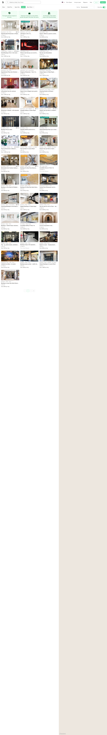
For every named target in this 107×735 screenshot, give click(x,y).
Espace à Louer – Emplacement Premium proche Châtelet (47, 245)
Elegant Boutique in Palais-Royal (28, 206)
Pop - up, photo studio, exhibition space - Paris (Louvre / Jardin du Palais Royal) (9, 245)
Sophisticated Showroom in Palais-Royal (9, 33)
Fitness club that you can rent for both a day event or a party (28, 53)
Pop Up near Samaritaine (46, 52)
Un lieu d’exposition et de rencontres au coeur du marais (47, 225)
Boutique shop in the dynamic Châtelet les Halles (27, 245)
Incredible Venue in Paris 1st (47, 167)
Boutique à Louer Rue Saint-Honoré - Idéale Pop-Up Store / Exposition (10, 283)
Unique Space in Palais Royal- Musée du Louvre (47, 72)
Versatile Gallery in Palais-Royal (28, 110)
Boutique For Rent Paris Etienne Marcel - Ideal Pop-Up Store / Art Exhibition (28, 168)
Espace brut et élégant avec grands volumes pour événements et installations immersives (29, 91)
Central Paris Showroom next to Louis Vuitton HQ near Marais (47, 187)
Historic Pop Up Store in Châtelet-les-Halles (48, 110)
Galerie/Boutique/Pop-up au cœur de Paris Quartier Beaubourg (48, 129)
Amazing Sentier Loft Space (46, 91)
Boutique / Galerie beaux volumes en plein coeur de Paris (9, 225)
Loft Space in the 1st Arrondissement (25, 33)
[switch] (104, 7)
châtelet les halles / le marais (8, 264)
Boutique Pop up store (6, 129)
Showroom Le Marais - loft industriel (10, 110)
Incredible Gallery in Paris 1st (27, 225)
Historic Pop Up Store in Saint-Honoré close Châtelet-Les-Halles (48, 149)
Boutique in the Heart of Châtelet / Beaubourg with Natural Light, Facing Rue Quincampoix (9, 187)
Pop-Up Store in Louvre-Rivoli (27, 148)
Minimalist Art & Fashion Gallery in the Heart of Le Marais (9, 168)
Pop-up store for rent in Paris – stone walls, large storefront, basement (49, 206)
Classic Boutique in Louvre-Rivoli (48, 264)
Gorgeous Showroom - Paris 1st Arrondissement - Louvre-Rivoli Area (29, 72)
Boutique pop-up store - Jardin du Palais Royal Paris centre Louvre (28, 264)
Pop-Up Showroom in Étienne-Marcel (8, 149)
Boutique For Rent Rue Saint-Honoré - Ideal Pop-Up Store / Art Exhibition (29, 187)
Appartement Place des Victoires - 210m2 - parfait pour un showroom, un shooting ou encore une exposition (10, 72)
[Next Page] (34, 291)
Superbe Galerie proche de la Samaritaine (27, 129)
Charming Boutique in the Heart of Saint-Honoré (9, 206)
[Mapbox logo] (62, 734)
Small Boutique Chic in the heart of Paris (9, 53)
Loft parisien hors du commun (8, 91)
